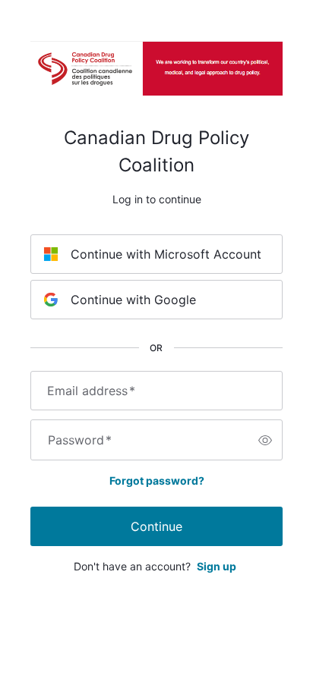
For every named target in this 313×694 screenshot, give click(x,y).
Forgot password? (156, 480)
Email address (91, 390)
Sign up (216, 566)
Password (80, 440)
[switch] (265, 440)
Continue (156, 526)
